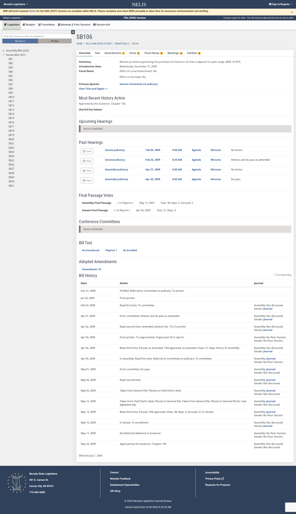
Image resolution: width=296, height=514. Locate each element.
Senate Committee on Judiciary (139, 84)
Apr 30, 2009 (153, 179)
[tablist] (185, 256)
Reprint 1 (111, 250)
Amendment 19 (91, 269)
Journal (267, 308)
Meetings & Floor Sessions (75, 24)
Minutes (216, 150)
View (88, 151)
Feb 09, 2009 (153, 150)
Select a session (12, 17)
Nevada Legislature (15, 4)
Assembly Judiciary (116, 169)
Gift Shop (115, 491)
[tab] (85, 53)
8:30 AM (177, 159)
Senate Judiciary (115, 150)
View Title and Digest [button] (92, 88)
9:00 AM (177, 150)
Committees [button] (48, 24)
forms (32, 11)
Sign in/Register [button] (280, 4)
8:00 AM (177, 169)
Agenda (196, 150)
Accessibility (212, 472)
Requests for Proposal (217, 484)
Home (79, 43)
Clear (56, 41)
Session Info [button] (103, 24)
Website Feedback (120, 478)
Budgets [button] (30, 24)
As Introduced (90, 250)
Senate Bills (122, 43)
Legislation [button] (13, 24)
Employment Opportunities (125, 484)
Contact (114, 472)
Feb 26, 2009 (153, 159)
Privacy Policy (213, 478)
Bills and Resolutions (98, 43)
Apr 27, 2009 (153, 169)
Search (21, 41)
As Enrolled (130, 250)
